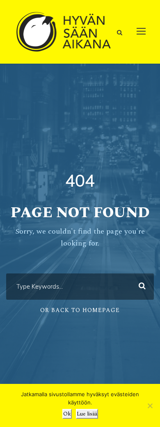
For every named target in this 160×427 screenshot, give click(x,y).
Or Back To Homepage (80, 310)
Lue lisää (87, 414)
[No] (150, 406)
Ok (67, 414)
